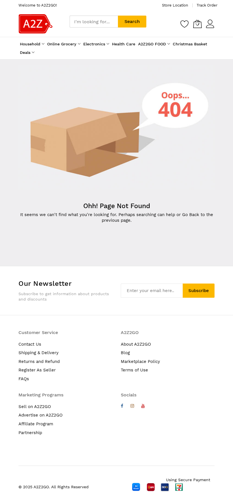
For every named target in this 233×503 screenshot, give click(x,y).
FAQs (23, 378)
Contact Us (29, 344)
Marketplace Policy (140, 361)
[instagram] (132, 406)
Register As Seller (37, 370)
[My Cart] (197, 24)
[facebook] (122, 406)
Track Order (207, 5)
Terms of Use (134, 370)
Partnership (30, 432)
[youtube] (143, 406)
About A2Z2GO (136, 344)
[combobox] (94, 22)
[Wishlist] (184, 24)
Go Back (190, 214)
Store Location (175, 5)
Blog (125, 352)
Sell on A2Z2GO (34, 406)
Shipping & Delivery (38, 352)
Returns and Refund (39, 361)
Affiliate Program (35, 423)
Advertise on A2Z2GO (40, 415)
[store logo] (35, 23)
